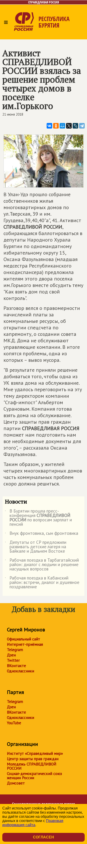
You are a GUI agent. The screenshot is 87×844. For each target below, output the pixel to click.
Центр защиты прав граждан (32, 759)
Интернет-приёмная (25, 644)
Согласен (43, 837)
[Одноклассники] (56, 126)
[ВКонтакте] (49, 126)
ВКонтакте (16, 666)
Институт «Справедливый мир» (35, 753)
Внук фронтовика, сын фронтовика (41, 534)
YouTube (14, 723)
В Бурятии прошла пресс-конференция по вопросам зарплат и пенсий (38, 518)
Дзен (11, 655)
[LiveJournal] (75, 126)
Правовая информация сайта (32, 823)
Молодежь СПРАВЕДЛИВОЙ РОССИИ (31, 766)
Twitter (13, 660)
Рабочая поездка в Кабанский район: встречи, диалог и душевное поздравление (42, 582)
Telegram (15, 650)
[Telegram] (82, 126)
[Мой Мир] (62, 126)
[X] (69, 126)
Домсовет (16, 783)
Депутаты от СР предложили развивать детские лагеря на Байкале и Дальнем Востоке (35, 547)
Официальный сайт (23, 639)
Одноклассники (20, 671)
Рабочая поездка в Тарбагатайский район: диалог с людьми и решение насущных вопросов (42, 565)
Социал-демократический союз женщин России (34, 776)
